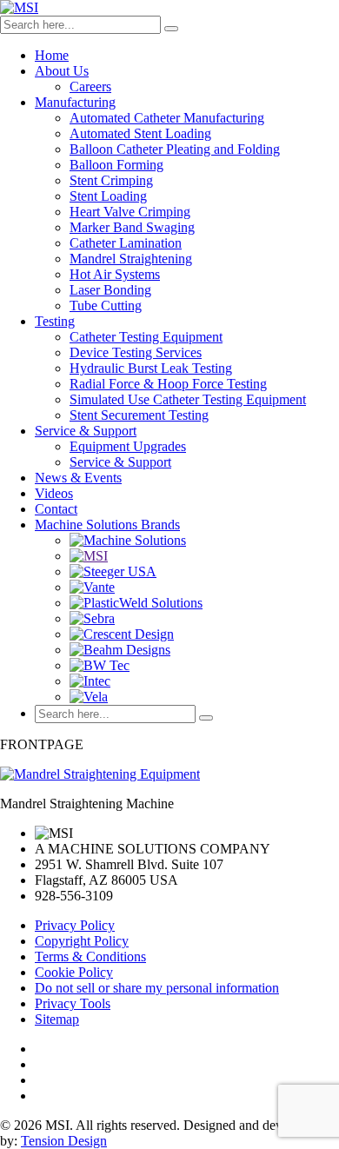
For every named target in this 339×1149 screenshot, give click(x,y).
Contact (56, 508)
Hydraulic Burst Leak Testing (151, 368)
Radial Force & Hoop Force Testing (168, 383)
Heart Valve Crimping (130, 211)
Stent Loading (108, 196)
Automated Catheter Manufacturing (167, 117)
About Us (62, 70)
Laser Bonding (110, 289)
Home (52, 55)
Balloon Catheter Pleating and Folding (175, 149)
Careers (90, 86)
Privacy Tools (72, 1003)
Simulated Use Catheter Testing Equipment (188, 399)
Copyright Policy (82, 940)
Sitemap (57, 1019)
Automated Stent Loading (140, 133)
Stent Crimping (111, 180)
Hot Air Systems (115, 274)
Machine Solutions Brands (107, 524)
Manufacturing (75, 102)
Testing (55, 321)
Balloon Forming (116, 164)
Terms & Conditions (90, 956)
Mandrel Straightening (131, 258)
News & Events (78, 477)
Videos (54, 493)
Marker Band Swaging (132, 227)
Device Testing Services (136, 352)
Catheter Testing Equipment (146, 336)
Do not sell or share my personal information (157, 987)
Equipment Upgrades (128, 446)
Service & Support (85, 430)
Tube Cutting (106, 305)
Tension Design (64, 1140)
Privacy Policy (75, 925)
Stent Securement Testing (139, 415)
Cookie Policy (74, 972)
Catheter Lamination (126, 243)
